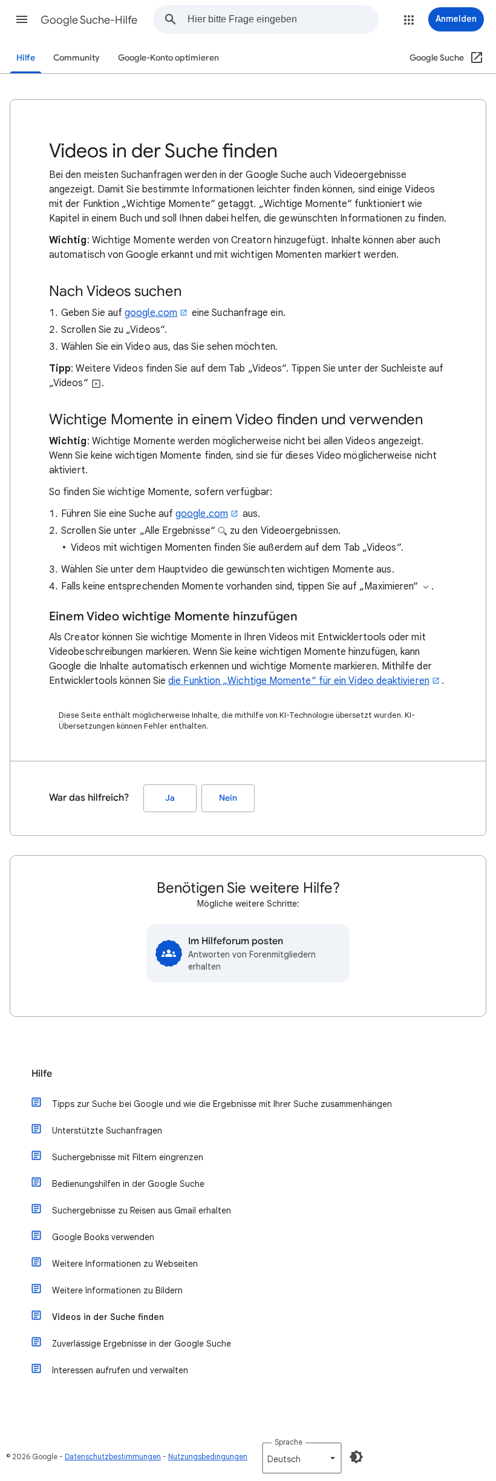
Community (76, 58)
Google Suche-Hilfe (89, 20)
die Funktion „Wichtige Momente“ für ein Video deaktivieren (298, 681)
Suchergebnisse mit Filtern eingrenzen (127, 1157)
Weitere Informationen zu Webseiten (125, 1263)
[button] (21, 19)
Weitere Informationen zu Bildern (117, 1290)
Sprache (288, 1442)
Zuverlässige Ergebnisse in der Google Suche (141, 1343)
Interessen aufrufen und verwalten (120, 1370)
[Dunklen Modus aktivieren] (356, 1456)
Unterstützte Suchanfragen (107, 1130)
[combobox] (283, 19)
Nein (228, 798)
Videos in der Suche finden (108, 1317)
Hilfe (25, 58)
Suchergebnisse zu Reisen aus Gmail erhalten (141, 1210)
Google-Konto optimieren (168, 58)
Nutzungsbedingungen (207, 1456)
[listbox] (302, 1458)
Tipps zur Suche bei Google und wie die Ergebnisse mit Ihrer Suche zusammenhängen (222, 1103)
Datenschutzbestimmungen (113, 1456)
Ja (170, 798)
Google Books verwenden (103, 1237)
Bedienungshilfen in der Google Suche (128, 1183)
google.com (151, 313)
